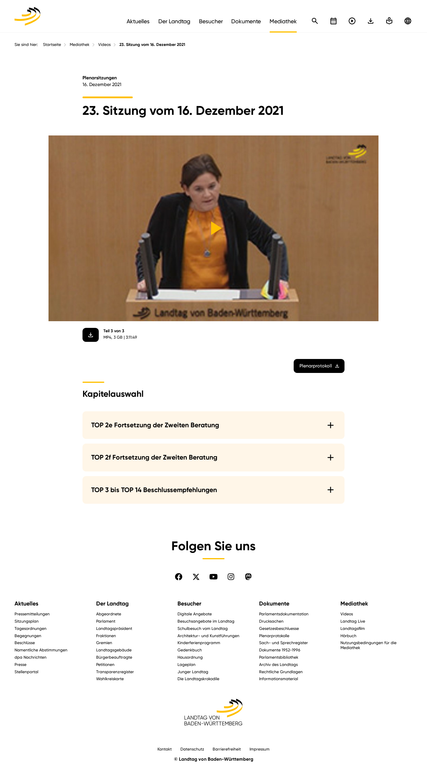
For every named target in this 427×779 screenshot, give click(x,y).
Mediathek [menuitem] (283, 21)
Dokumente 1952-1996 (279, 649)
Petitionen (105, 664)
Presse (20, 664)
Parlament (105, 621)
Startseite (52, 44)
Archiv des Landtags (278, 664)
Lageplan (186, 664)
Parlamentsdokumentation (283, 613)
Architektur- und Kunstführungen (208, 635)
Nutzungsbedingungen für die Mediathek (368, 645)
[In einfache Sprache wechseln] (371, 21)
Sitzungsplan (27, 621)
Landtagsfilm (352, 628)
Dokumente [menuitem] (246, 21)
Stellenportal (26, 671)
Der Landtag (112, 603)
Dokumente (274, 603)
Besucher (189, 603)
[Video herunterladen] (90, 335)
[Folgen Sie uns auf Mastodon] (248, 576)
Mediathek (79, 44)
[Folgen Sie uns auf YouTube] (213, 576)
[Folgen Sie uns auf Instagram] (231, 576)
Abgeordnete (108, 613)
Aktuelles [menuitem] (138, 21)
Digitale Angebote (194, 613)
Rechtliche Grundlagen (281, 671)
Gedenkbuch (189, 649)
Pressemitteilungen (32, 613)
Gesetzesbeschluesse (279, 628)
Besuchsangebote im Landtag (205, 621)
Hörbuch (348, 635)
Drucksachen (271, 621)
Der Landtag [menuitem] (174, 21)
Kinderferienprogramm (198, 642)
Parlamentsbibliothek (278, 657)
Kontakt (164, 748)
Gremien (104, 642)
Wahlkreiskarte (110, 678)
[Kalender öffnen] (333, 21)
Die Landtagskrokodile (198, 678)
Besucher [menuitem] (211, 21)
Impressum (260, 748)
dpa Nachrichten (30, 657)
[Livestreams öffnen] (352, 21)
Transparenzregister (115, 671)
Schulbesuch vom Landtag (202, 628)
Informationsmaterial (278, 678)
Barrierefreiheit (227, 748)
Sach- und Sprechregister (283, 642)
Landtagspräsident (114, 628)
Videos (104, 44)
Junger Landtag (192, 671)
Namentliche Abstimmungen (41, 649)
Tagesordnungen (30, 628)
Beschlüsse (25, 642)
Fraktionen (106, 635)
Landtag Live (352, 621)
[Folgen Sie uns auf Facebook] (178, 576)
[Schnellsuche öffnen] (315, 21)
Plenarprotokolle (274, 635)
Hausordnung (190, 657)
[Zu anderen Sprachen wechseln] (408, 21)
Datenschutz (192, 748)
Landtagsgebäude (114, 649)
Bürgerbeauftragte (114, 657)
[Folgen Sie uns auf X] (196, 576)
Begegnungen (28, 635)
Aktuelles (26, 603)
